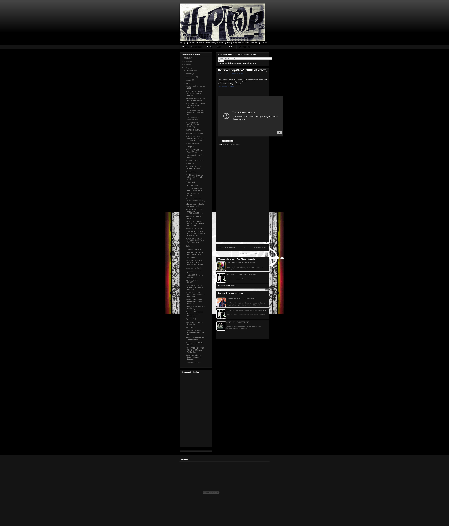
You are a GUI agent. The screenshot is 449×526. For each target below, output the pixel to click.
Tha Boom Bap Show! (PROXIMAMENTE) (230, 74)
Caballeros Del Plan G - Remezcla (194, 323)
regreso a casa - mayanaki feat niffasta (246, 310)
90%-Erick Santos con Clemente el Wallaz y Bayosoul (194, 287)
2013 (186, 61)
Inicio (245, 247)
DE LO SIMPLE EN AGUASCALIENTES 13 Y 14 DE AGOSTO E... (195, 138)
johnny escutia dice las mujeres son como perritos (194, 270)
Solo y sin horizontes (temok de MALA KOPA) (195, 200)
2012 (186, 64)
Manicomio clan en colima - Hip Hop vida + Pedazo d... (195, 105)
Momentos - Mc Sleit (193, 249)
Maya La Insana (191, 172)
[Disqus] (243, 178)
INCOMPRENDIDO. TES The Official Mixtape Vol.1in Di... (195, 350)
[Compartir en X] (228, 141)
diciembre (190, 70)
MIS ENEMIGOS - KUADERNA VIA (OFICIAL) (192, 125)
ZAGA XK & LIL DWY (193, 130)
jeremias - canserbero (237, 322)
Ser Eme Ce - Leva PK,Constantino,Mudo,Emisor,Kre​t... (195, 294)
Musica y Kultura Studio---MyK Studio (195, 344)
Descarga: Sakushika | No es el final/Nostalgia (195, 99)
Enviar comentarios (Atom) (248, 253)
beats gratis (190, 147)
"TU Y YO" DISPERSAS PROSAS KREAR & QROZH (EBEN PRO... (195, 263)
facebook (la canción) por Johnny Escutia (195, 339)
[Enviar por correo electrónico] (223, 141)
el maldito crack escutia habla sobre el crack (194, 253)
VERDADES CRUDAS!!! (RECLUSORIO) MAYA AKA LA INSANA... (195, 241)
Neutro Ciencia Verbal (194, 229)
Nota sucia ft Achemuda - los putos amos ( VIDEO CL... (195, 314)
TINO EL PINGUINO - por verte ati (241, 299)
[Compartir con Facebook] (230, 141)
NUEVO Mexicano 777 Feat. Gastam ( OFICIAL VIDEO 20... (194, 211)
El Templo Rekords (192, 143)
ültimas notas (244, 47)
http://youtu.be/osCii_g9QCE (226, 86)
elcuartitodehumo (192, 257)
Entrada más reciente (226, 247)
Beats (209, 47)
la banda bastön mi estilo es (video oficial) (195, 205)
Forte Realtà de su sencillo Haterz (192, 119)
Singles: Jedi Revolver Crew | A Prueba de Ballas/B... (194, 93)
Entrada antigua (261, 247)
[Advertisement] (242, 225)
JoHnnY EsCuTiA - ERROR (192, 281)
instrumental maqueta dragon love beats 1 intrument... (194, 301)
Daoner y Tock (191, 319)
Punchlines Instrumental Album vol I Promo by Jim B (194, 177)
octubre (189, 74)
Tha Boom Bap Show (232, 144)
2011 (186, 68)
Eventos (220, 47)
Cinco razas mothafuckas (195, 160)
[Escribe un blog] (225, 141)
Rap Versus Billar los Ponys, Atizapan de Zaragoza (193, 357)
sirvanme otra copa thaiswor (241, 274)
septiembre (190, 77)
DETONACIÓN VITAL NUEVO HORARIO (193, 168)
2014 (186, 58)
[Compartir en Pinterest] (232, 141)
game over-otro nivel (193, 362)
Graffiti (231, 47)
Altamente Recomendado (192, 47)
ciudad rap (189, 246)
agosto (189, 80)
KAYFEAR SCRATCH (193, 185)
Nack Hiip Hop (191, 327)
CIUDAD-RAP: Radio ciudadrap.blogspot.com (195, 332)
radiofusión (190, 163)
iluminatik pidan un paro (194, 133)
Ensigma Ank (190, 182)
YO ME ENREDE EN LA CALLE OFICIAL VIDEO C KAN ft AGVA (195, 234)
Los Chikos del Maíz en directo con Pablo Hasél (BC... (195, 113)
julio (187, 83)
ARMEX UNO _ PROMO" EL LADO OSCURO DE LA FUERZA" (195, 223)
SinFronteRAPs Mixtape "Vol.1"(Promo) (194, 151)
